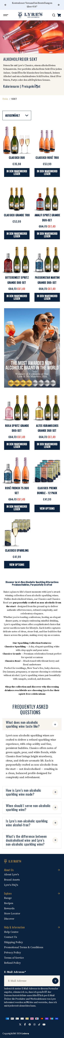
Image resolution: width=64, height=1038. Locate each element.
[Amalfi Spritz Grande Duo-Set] (47, 197)
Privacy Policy (12, 952)
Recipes (8, 903)
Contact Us (10, 937)
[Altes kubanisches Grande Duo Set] (47, 408)
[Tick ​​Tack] (39, 1024)
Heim (5, 99)
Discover (9, 918)
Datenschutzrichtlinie (15, 995)
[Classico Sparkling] (16, 533)
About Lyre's (11, 874)
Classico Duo (17, 158)
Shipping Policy (13, 942)
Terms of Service (14, 957)
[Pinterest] (30, 1024)
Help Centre (11, 932)
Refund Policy (12, 962)
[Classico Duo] (16, 140)
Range (8, 898)
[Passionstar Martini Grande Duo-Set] (47, 260)
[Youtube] (44, 1024)
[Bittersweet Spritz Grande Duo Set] (16, 260)
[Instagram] (34, 1024)
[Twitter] (20, 1024)
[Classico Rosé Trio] (47, 140)
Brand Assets (12, 879)
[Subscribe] (55, 981)
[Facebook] (25, 1024)
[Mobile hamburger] (6, 15)
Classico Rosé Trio (47, 158)
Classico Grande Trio (17, 215)
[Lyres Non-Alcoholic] (30, 15)
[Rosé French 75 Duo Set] (16, 470)
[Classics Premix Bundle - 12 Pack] (47, 470)
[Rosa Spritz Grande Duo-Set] (16, 408)
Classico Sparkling (17, 550)
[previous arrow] (5, 5)
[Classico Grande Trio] (16, 197)
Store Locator (12, 913)
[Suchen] (53, 15)
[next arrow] (59, 5)
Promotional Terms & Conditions (23, 947)
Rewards (9, 908)
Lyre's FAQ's (11, 885)
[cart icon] (59, 15)
